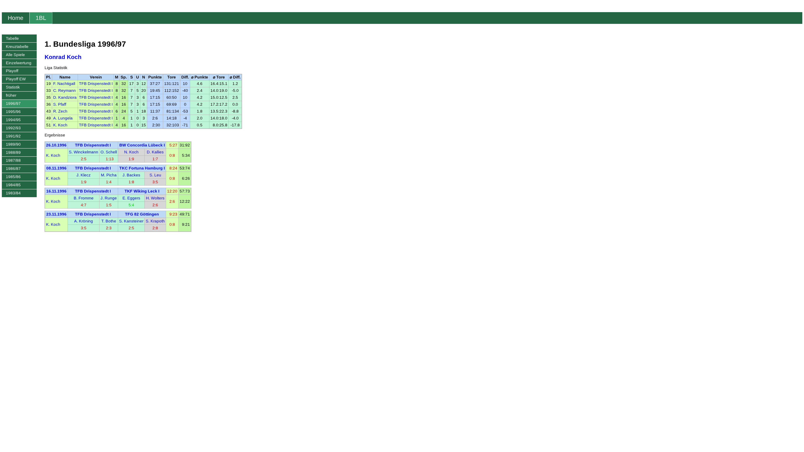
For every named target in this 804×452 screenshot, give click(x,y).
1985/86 (13, 177)
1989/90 (13, 144)
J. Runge (108, 198)
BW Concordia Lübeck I (142, 145)
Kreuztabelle (17, 46)
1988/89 (13, 152)
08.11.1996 (56, 168)
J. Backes (131, 175)
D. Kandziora (65, 97)
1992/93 (13, 128)
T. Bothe (108, 221)
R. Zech (60, 111)
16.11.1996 (56, 191)
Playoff (12, 71)
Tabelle (12, 38)
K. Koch (60, 125)
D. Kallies (155, 152)
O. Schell (108, 152)
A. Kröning (83, 221)
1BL (41, 18)
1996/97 (13, 103)
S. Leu (155, 175)
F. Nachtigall (64, 83)
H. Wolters (155, 198)
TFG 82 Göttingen (142, 214)
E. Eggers (131, 198)
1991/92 (13, 136)
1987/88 (13, 160)
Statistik (13, 87)
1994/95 (13, 120)
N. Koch (131, 152)
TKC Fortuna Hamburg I (142, 168)
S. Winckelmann (83, 152)
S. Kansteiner (131, 221)
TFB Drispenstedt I (96, 83)
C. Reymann (64, 90)
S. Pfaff (59, 104)
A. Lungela (63, 118)
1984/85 (13, 185)
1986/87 (13, 168)
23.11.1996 (56, 214)
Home (15, 18)
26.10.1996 (56, 145)
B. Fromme (84, 198)
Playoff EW (16, 79)
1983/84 (13, 193)
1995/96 (13, 111)
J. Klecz (83, 175)
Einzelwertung (18, 63)
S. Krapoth (155, 221)
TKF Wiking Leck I (142, 191)
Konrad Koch (63, 57)
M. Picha (109, 175)
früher (11, 95)
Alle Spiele (15, 55)
